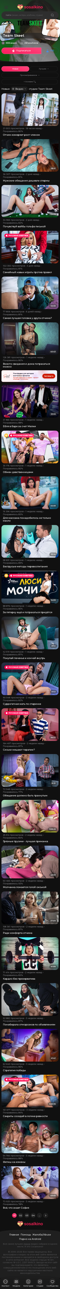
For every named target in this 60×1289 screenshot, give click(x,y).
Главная (14, 1234)
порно (26, 1244)
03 (26, 1215)
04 (33, 1215)
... (39, 1215)
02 (20, 1215)
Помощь (26, 1234)
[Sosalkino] (30, 7)
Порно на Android (30, 1239)
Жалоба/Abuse (41, 1234)
